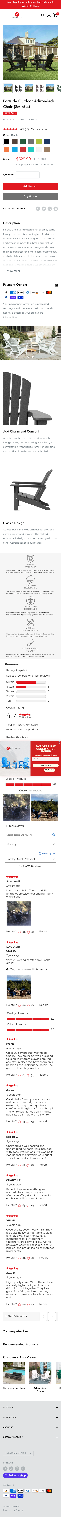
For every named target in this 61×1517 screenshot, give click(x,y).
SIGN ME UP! (46, 765)
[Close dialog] (59, 742)
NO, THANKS (50, 770)
